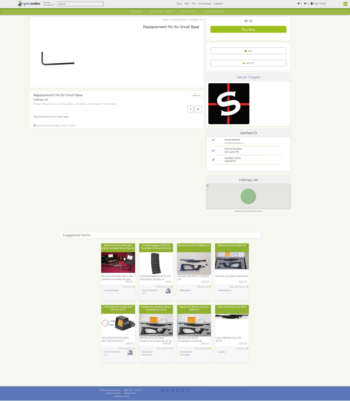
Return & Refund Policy (110, 390)
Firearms (136, 11)
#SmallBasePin (95, 104)
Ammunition (188, 11)
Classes (218, 3)
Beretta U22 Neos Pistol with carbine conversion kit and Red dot (117, 279)
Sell (187, 3)
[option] (136, 11)
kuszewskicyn (224, 290)
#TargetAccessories (178, 20)
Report (197, 95)
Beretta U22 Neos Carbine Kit (232, 245)
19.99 (168, 281)
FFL (194, 3)
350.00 (205, 281)
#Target (166, 20)
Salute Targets (248, 77)
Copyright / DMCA (121, 396)
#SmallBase (81, 104)
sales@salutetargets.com (234, 143)
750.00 (129, 281)
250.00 (243, 343)
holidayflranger (111, 290)
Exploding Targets (162, 11)
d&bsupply (185, 290)
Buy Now (248, 29)
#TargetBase (193, 20)
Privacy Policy (130, 393)
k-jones (221, 352)
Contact (138, 390)
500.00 (243, 281)
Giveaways (205, 3)
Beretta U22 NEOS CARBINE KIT (194, 245)
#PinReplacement (112, 104)
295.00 (129, 343)
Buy (179, 3)
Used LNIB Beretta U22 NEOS (232, 307)
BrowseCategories (48, 4)
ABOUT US (128, 390)
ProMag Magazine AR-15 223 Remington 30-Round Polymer (155, 279)
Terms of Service (113, 393)
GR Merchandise (213, 11)
